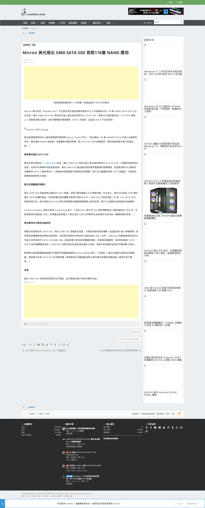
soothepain (26, 60)
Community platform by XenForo (42, 493)
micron (32, 324)
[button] (37, 23)
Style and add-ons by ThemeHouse (78, 493)
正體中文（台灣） (44, 414)
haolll (58, 435)
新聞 (33, 45)
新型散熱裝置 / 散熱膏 (74, 446)
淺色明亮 (32, 414)
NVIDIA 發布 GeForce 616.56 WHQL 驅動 (160, 393)
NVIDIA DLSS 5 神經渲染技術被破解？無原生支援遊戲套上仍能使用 (162, 182)
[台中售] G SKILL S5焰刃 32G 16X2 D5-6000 (84, 465)
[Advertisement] (81, 83)
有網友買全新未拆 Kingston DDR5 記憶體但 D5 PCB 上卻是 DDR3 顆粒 (163, 359)
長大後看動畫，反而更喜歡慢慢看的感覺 (80, 428)
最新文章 (69, 424)
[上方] (176, 414)
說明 (167, 414)
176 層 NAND (49, 163)
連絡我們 (136, 414)
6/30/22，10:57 (28, 62)
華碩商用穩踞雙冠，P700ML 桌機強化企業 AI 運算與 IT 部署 (163, 324)
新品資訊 (69, 484)
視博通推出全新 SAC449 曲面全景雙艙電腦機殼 (163, 217)
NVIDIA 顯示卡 (71, 460)
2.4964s (52, 496)
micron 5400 (42, 324)
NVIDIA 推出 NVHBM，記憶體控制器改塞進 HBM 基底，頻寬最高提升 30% (163, 253)
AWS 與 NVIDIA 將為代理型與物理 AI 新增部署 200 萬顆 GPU (162, 289)
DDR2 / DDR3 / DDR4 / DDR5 (76, 470)
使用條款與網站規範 (148, 414)
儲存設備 (26, 45)
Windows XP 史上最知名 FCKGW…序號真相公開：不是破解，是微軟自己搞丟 (163, 109)
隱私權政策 (160, 414)
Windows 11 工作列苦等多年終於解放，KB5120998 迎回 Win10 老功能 (163, 73)
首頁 (173, 414)
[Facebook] (183, 495)
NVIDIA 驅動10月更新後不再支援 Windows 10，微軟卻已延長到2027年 (163, 146)
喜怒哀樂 (69, 433)
